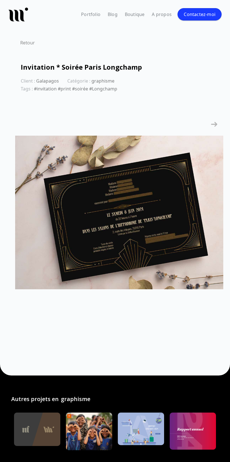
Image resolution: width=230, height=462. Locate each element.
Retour (27, 42)
